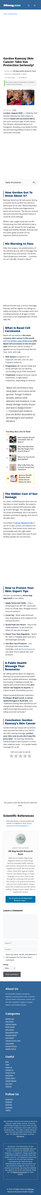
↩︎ (28, 826)
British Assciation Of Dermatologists (19, 824)
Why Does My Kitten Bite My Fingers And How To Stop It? (26, 448)
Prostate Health (11, 1035)
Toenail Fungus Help (12, 1041)
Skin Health (9, 1021)
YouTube (8, 1105)
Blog (7, 1062)
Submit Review (10, 1081)
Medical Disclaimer (20, 1172)
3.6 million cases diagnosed (19, 341)
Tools (7, 1064)
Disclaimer (9, 1075)
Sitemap (8, 1086)
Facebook (8, 1107)
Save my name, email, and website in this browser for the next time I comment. (21, 957)
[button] (29, 5)
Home (5, 14)
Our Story (8, 1084)
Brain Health (10, 1027)
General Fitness (11, 1046)
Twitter (8, 1110)
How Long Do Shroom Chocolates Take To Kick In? (26, 439)
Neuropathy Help (11, 1032)
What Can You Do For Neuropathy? (26, 458)
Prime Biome (26, 649)
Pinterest (8, 1102)
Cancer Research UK (23, 523)
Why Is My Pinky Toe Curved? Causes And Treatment (26, 467)
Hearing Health (11, 1024)
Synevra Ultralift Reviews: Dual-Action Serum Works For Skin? (25, 478)
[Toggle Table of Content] (34, 183)
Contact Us (9, 1070)
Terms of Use (10, 1073)
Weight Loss (9, 1019)
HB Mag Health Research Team (24, 71)
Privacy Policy (10, 1078)
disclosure (20, 1136)
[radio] (12, 756)
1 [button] (16, 420)
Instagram (9, 1099)
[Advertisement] (20, 35)
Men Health (9, 1030)
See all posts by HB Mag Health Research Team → (20, 899)
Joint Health (9, 1038)
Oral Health (9, 1043)
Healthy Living (13, 14)
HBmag (30, 1189)
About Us (8, 1067)
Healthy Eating (10, 1049)
